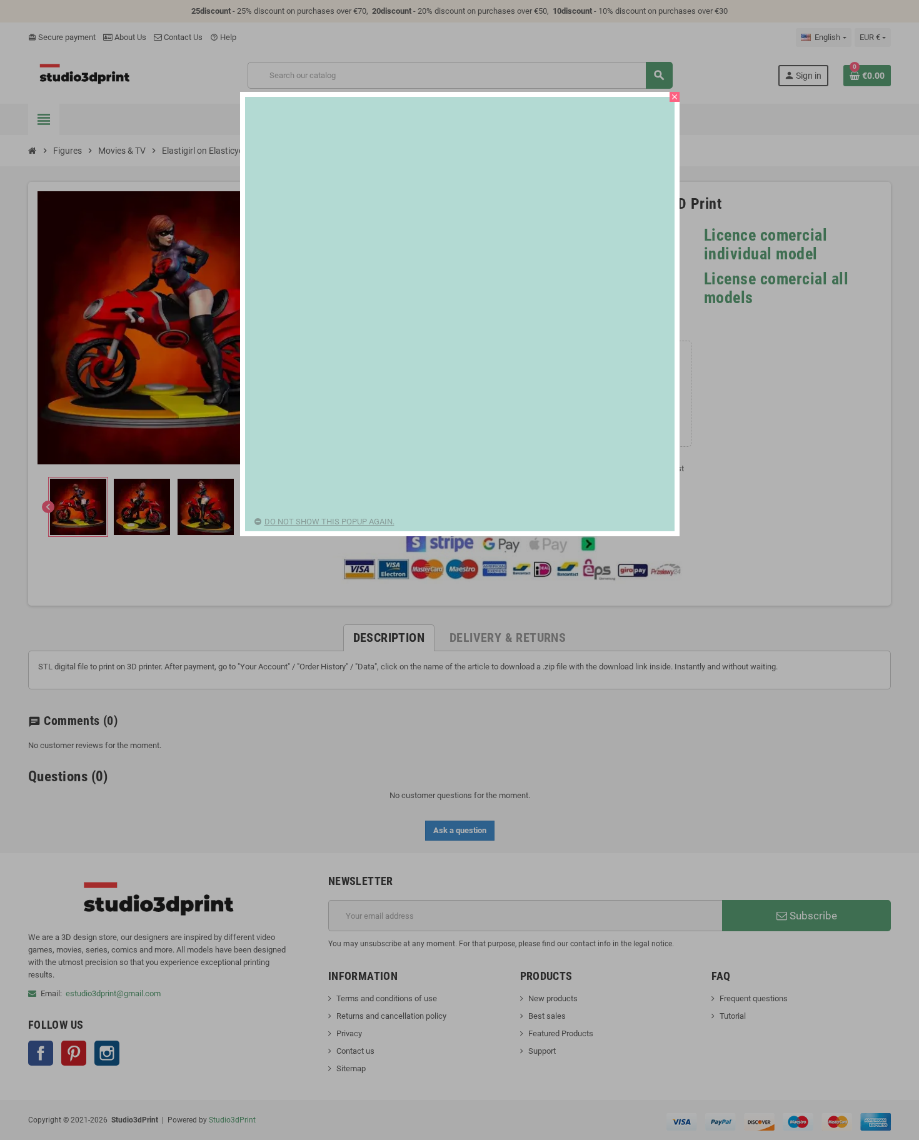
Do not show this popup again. (329, 521)
